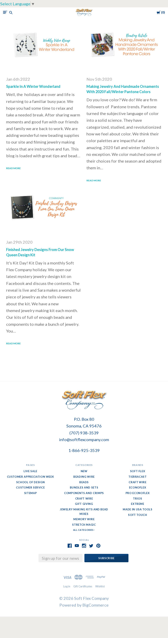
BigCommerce (95, 604)
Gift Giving (84, 503)
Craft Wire (84, 498)
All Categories (83, 530)
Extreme (137, 503)
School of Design (30, 482)
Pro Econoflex (138, 493)
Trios (137, 498)
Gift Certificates (82, 586)
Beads (84, 482)
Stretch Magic (84, 524)
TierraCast (137, 476)
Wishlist (100, 586)
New (84, 471)
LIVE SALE (30, 471)
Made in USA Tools (137, 509)
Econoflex (137, 487)
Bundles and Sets (84, 487)
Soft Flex (137, 471)
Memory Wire (83, 519)
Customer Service (30, 487)
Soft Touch (137, 514)
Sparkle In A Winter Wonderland (33, 86)
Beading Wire (84, 476)
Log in (66, 586)
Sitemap (30, 493)
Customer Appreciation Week (30, 476)
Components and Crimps (84, 493)
